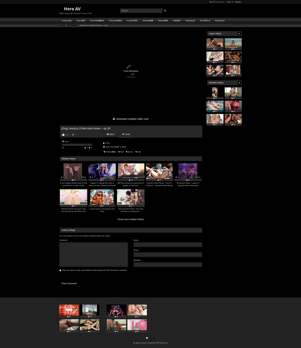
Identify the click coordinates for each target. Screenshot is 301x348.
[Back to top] (293, 341)
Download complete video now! (132, 119)
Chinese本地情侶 (115, 21)
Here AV (72, 9)
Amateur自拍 (66, 21)
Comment (63, 240)
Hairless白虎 (190, 21)
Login (229, 2)
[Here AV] (150, 338)
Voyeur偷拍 (81, 21)
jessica (130, 152)
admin (113, 143)
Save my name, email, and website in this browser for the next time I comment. (94, 270)
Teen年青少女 (205, 21)
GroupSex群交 (132, 21)
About (111, 134)
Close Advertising (130, 71)
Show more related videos (131, 219)
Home (63, 25)
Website (137, 260)
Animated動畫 (148, 21)
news (139, 152)
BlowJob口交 (220, 21)
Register (238, 2)
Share (127, 134)
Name (137, 240)
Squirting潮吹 (163, 21)
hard (121, 152)
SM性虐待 (176, 21)
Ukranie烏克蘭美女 (97, 21)
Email (137, 250)
